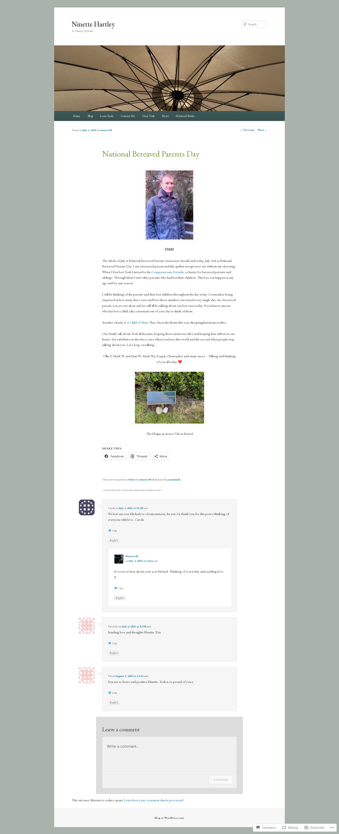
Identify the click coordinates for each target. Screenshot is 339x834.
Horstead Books (185, 116)
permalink (173, 479)
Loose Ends (106, 116)
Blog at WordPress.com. (169, 818)
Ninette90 (131, 556)
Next (262, 130)
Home (76, 116)
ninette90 (106, 130)
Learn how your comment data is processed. (154, 800)
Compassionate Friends (168, 272)
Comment (221, 779)
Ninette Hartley (93, 24)
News (165, 116)
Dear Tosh (148, 116)
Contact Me (128, 116)
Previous (247, 130)
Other (132, 479)
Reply (114, 540)
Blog (90, 116)
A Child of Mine (137, 322)
